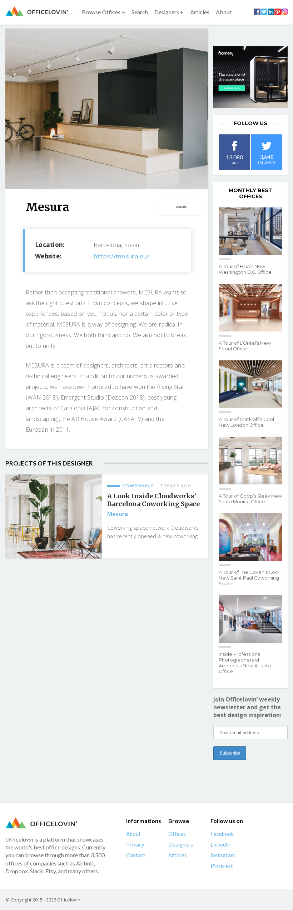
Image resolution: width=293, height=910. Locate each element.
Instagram (222, 855)
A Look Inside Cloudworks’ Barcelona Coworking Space (153, 500)
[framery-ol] (250, 77)
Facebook (222, 834)
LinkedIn (220, 844)
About (224, 12)
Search (139, 12)
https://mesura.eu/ (121, 256)
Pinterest (221, 866)
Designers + (169, 12)
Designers (180, 844)
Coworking (138, 485)
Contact (135, 855)
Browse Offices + (103, 12)
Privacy (135, 844)
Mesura (117, 514)
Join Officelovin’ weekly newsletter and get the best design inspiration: (247, 707)
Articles (199, 12)
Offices (177, 834)
